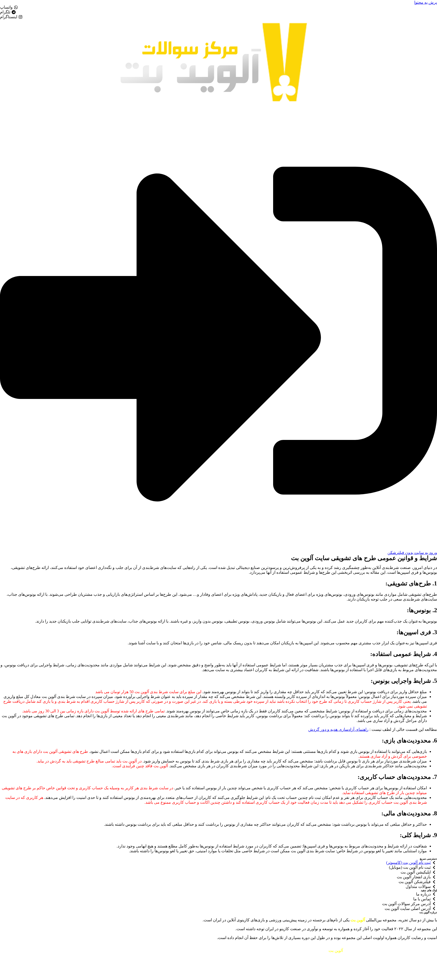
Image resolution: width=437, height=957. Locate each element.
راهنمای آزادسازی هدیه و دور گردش (338, 729)
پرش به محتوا (425, 2)
